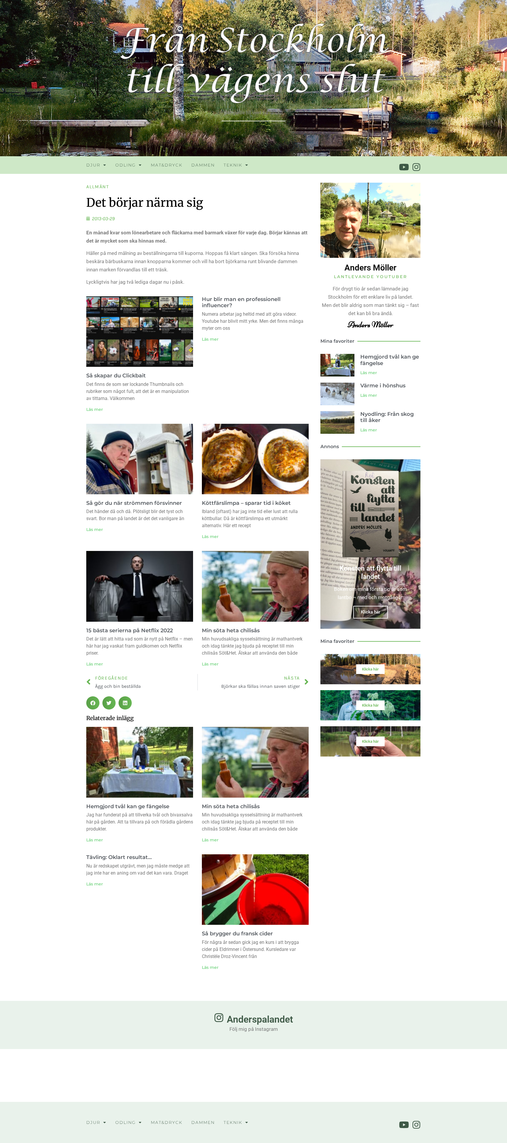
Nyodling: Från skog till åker (387, 417)
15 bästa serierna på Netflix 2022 (129, 630)
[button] (92, 703)
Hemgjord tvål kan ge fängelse (127, 806)
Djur (93, 165)
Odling (125, 165)
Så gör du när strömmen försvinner (134, 503)
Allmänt (97, 186)
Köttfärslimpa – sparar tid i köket (246, 503)
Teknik (233, 165)
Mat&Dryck (166, 165)
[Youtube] (404, 167)
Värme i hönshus (382, 385)
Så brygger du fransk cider (237, 933)
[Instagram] (416, 167)
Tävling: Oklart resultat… (119, 857)
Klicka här (370, 612)
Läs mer (94, 409)
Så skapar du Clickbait (116, 375)
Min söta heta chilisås (231, 630)
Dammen (203, 165)
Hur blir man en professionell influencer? (241, 302)
